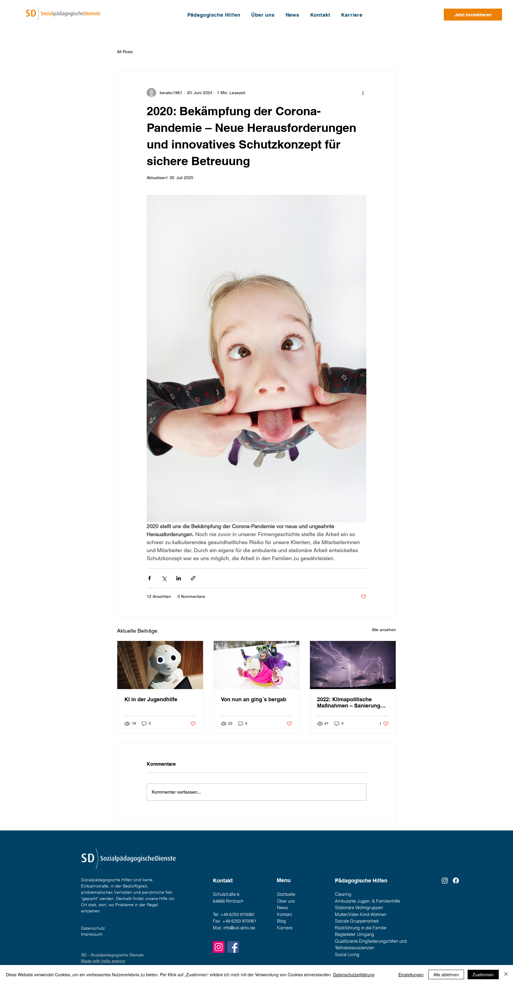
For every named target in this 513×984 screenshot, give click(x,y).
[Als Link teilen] (193, 578)
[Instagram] (218, 947)
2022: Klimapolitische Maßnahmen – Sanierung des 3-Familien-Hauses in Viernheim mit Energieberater (349, 702)
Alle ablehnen (446, 974)
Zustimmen (483, 974)
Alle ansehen (384, 629)
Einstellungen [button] (411, 974)
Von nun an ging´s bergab (253, 699)
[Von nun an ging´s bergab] (257, 665)
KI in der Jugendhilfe (150, 699)
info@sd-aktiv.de (239, 928)
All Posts (125, 51)
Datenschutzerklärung (353, 974)
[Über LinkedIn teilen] (178, 578)
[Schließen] (505, 974)
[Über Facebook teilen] (149, 578)
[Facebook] (456, 880)
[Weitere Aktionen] (362, 92)
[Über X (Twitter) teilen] (164, 578)
